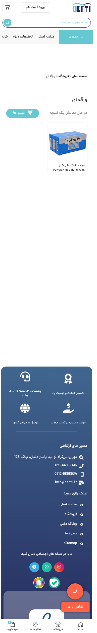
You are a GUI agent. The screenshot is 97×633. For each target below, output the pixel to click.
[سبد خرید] (7, 7)
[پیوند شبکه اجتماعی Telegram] (34, 567)
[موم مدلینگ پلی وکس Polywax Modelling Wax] (67, 142)
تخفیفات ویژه (23, 36)
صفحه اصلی (46, 36)
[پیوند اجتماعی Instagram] (59, 567)
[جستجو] (7, 23)
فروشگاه (63, 76)
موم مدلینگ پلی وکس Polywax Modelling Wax (69, 168)
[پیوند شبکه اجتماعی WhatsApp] (47, 567)
